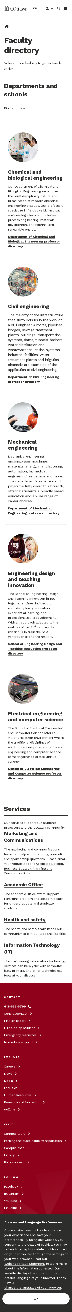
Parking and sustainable (33, 1141)
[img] (15, 9)
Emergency (20, 1035)
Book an (14, 1162)
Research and (22, 1102)
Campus (14, 1134)
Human (18, 1095)
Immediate (18, 1042)
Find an (15, 1021)
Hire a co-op (19, 1028)
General (15, 1013)
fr (35, 8)
